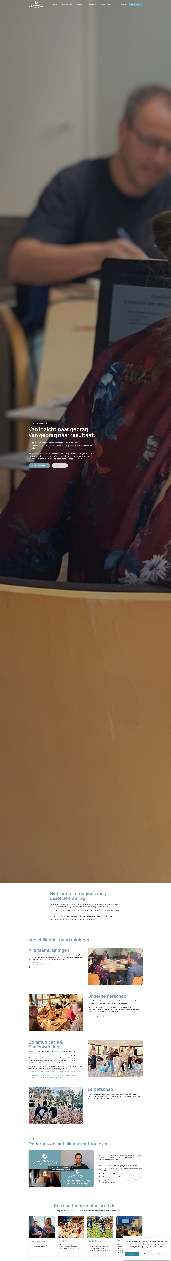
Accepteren (132, 1254)
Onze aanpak (54, 5)
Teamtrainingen (91, 5)
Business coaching (67, 5)
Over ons (108, 5)
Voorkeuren (161, 1254)
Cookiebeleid (142, 1258)
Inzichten (102, 5)
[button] (167, 1238)
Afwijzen (146, 1254)
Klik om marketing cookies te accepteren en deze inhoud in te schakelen (61, 1168)
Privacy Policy (150, 1258)
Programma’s (79, 5)
